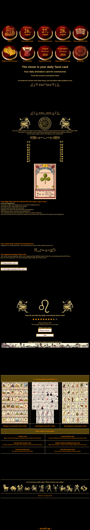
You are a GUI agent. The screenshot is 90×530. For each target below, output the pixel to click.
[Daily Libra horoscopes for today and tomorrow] (48, 491)
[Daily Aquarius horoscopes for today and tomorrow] (76, 491)
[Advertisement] (45, 13)
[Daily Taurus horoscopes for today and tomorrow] (13, 491)
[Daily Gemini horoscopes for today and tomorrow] (20, 491)
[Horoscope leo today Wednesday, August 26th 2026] (9, 40)
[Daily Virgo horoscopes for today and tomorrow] (41, 491)
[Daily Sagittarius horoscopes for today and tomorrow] (62, 491)
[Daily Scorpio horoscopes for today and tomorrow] (55, 491)
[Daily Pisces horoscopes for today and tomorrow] (84, 491)
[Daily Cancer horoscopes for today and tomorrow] (27, 491)
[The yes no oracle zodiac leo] (27, 60)
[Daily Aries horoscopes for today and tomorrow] (6, 491)
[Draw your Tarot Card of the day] (80, 40)
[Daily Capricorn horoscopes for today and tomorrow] (69, 491)
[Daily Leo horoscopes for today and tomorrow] (34, 491)
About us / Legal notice (45, 495)
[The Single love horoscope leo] (9, 60)
